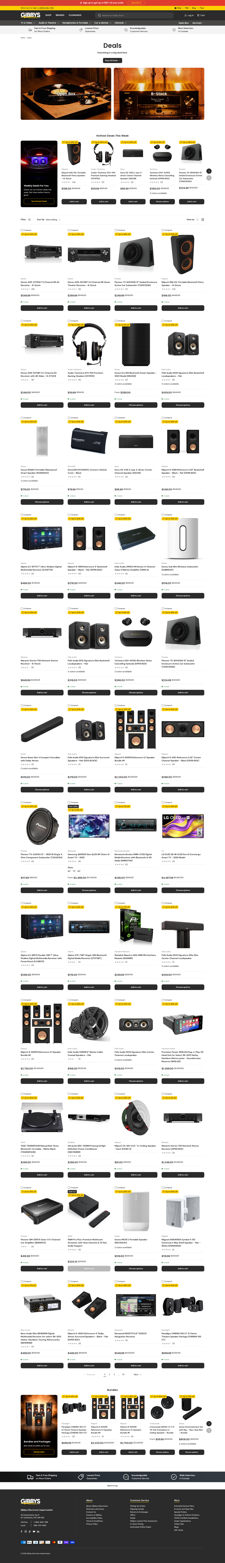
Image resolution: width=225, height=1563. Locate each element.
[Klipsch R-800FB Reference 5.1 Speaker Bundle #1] (42, 1023)
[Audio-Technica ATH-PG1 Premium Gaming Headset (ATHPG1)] (103, 153)
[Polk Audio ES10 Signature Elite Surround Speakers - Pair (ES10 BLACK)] (89, 729)
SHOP (48, 15)
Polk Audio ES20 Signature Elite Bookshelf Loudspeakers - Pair (183, 374)
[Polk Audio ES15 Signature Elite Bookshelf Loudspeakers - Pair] (89, 632)
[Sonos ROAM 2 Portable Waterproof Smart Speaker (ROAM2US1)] (42, 441)
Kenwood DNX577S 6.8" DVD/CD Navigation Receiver (131, 1335)
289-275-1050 (40, 1525)
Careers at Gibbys (94, 1515)
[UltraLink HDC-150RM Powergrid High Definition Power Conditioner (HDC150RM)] (89, 1117)
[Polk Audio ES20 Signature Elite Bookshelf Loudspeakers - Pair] (183, 344)
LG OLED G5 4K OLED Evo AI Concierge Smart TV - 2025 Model (181, 856)
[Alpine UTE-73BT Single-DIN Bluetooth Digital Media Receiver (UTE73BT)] (89, 926)
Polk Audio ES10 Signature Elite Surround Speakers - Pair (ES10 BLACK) (88, 759)
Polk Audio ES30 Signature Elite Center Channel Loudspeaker (134, 1054)
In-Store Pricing (136, 1524)
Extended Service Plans (184, 1506)
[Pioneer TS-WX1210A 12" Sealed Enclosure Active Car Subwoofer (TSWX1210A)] (136, 254)
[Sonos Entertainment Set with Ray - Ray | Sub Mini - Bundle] (191, 1407)
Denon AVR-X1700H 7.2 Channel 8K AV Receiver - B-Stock (40, 284)
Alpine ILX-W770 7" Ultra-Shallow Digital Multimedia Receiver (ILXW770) (41, 568)
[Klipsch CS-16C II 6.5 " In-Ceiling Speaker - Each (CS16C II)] (136, 1117)
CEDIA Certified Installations (186, 1518)
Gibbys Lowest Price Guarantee (143, 1521)
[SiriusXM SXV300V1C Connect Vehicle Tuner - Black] (89, 441)
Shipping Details (137, 1509)
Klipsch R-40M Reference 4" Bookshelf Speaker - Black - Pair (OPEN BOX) (87, 568)
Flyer (202, 8)
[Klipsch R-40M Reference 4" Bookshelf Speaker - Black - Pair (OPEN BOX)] (89, 538)
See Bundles (39, 1452)
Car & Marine (101, 22)
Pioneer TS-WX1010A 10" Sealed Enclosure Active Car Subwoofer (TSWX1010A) (190, 177)
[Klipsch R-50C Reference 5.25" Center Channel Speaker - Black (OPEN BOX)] (183, 729)
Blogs (176, 1527)
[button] (201, 15)
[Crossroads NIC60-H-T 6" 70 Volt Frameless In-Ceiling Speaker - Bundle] (162, 1407)
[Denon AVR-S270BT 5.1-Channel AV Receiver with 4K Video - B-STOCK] (42, 344)
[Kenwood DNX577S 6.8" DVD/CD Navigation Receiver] (136, 1305)
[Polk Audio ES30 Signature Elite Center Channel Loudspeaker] (136, 1023)
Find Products (66, 117)
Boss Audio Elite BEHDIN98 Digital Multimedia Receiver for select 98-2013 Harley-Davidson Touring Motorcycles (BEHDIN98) (41, 1338)
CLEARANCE (75, 15)
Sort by (41, 219)
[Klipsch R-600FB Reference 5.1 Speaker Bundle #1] (136, 729)
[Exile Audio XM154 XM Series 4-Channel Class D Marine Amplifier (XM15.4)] (136, 538)
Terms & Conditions (94, 1521)
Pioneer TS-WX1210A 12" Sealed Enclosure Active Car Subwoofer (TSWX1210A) (136, 284)
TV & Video (26, 22)
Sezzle (132, 1518)
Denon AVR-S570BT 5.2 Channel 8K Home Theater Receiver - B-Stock (89, 284)
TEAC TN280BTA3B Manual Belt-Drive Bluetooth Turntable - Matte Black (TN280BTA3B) (40, 1148)
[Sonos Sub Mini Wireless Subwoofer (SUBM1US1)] (183, 538)
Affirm (132, 1515)
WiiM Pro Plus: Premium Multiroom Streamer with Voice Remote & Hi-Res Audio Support (87, 1242)
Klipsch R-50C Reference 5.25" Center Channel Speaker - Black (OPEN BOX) (181, 759)
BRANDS (60, 15)
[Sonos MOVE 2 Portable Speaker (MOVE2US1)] (136, 1211)
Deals (29, 38)
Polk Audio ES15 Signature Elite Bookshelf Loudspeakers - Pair (89, 662)
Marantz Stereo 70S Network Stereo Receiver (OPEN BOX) (180, 1147)
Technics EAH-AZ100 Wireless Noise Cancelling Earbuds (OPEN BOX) (162, 175)
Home (23, 38)
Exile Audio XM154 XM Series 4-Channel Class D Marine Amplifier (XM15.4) (135, 568)
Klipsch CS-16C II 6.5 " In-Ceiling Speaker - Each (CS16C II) (135, 1147)
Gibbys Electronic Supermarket (38, 1553)
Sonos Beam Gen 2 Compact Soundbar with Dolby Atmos (40, 759)
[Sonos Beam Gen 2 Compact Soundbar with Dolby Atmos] (42, 729)
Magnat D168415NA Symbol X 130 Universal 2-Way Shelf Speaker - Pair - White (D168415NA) (181, 1242)
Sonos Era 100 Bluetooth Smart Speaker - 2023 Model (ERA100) (136, 374)
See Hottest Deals (39, 201)
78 (123, 1374)
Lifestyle (119, 22)
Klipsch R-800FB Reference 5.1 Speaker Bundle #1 (41, 1054)
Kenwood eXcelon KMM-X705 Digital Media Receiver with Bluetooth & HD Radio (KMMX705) (133, 857)
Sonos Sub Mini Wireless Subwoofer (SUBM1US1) (180, 568)
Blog (194, 8)
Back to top (112, 1485)
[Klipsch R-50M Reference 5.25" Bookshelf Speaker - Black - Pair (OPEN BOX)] (183, 441)
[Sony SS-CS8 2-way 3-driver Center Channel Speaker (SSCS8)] (133, 153)
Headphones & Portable (75, 22)
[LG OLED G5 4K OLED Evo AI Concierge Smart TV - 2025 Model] (183, 826)
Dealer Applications (182, 1521)
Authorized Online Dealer (140, 1527)
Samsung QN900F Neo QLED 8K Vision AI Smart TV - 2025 (88, 856)
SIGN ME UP (136, 3)
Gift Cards (178, 1530)
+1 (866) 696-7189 (46, 8)
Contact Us (91, 1512)
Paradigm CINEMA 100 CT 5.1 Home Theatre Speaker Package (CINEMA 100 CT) (181, 1336)
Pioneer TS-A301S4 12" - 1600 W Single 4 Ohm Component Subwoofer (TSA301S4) (41, 856)
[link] (89, 1374)
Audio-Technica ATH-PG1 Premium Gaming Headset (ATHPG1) (103, 175)
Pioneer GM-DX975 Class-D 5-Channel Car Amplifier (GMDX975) (40, 1241)
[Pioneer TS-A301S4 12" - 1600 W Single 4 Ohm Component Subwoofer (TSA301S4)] (42, 826)
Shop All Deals (112, 60)
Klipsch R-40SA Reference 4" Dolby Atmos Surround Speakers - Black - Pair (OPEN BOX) (88, 1336)
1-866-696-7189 (41, 1522)
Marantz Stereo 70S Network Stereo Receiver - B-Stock (39, 662)
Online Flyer (179, 1524)
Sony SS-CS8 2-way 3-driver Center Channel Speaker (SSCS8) (131, 175)
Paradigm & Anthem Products (186, 1515)
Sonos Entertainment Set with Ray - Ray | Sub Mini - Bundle (191, 1430)
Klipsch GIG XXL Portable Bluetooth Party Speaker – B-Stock (74, 175)
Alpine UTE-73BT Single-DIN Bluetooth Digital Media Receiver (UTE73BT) (87, 957)
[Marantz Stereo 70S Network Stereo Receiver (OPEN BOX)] (183, 1117)
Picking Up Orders (137, 1506)
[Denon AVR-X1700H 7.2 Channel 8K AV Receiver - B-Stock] (42, 254)
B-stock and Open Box (183, 1509)
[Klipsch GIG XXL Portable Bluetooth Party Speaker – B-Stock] (74, 153)
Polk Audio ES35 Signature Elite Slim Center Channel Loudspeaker (180, 957)
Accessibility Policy (94, 1518)
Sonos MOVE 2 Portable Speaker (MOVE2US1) (131, 1241)
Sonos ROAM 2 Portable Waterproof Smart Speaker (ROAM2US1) (39, 471)
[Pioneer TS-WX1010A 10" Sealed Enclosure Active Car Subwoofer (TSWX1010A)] (191, 153)
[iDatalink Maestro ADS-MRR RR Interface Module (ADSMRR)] (136, 926)
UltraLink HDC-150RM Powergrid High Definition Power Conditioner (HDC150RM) (87, 1148)
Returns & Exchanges (139, 1512)
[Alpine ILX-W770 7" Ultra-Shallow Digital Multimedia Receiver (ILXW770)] (42, 538)
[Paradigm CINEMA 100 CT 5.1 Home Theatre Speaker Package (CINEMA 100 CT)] (183, 1305)
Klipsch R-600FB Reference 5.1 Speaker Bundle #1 (135, 759)
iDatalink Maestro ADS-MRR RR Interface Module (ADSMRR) (135, 957)
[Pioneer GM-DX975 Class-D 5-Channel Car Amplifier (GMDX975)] (42, 1211)
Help (179, 8)
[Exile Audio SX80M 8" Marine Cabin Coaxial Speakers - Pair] (89, 1023)
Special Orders (180, 1512)
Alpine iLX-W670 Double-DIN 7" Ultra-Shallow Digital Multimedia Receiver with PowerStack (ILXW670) (41, 958)
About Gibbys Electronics (97, 1506)
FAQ (186, 8)
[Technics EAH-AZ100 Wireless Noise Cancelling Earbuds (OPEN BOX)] (162, 153)
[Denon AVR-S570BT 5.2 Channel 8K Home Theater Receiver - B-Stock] (89, 254)
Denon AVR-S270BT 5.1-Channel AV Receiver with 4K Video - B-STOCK (39, 374)
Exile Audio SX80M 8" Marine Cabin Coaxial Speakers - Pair (85, 1054)
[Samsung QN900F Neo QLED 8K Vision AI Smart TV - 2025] (89, 826)
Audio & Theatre (47, 22)
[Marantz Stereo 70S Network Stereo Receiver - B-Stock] (42, 632)
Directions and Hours (95, 1509)
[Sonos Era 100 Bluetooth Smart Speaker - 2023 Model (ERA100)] (136, 344)
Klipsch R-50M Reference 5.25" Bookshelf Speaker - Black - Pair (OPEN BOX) (183, 471)
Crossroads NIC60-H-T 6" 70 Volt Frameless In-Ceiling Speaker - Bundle (162, 1430)
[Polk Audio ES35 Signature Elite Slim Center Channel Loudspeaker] (183, 926)
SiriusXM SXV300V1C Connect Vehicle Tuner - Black (87, 471)
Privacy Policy (92, 1524)
